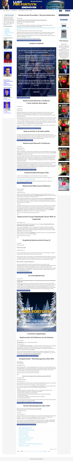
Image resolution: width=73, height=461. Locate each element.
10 (41, 451)
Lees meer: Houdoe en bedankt (23, 97)
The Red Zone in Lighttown (24, 435)
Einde (49, 451)
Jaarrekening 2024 (22, 441)
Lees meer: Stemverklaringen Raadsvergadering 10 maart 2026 (29, 128)
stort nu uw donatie (64, 15)
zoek (60, 10)
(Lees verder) (9, 24)
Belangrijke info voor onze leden (25, 439)
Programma (7, 30)
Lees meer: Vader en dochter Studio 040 (25, 140)
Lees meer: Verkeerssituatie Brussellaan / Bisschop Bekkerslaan (29, 40)
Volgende (45, 451)
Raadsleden (7, 28)
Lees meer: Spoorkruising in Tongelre (24, 272)
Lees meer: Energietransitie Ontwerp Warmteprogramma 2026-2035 (30, 402)
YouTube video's (8, 35)
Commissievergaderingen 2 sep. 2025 (26, 437)
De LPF (64, 25)
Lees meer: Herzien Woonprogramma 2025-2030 (26, 424)
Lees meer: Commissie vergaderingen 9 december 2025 (28, 355)
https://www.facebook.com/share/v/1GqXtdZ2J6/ (26, 179)
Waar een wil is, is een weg (24, 445)
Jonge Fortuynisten (7, 99)
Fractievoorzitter (7, 50)
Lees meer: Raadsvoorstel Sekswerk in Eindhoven (27, 169)
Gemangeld (29, 36)
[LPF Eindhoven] (33, 4)
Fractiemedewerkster (8, 64)
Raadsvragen (7, 31)
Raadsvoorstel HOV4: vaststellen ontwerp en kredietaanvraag (31, 443)
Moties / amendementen (9, 32)
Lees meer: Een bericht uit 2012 (23, 290)
